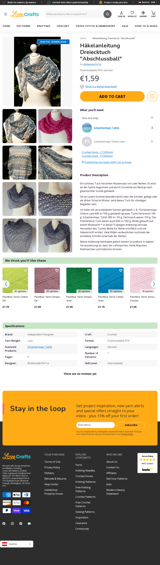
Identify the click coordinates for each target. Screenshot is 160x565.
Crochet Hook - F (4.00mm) (97, 156)
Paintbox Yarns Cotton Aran (111, 298)
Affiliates (111, 473)
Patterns (23, 26)
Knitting (43, 26)
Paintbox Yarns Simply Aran (79, 298)
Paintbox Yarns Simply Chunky (143, 298)
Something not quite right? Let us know (108, 162)
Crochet (63, 26)
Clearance (81, 523)
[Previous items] (6, 284)
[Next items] (154, 284)
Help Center (51, 484)
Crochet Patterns (85, 497)
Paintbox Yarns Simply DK (47, 298)
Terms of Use (52, 461)
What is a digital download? (101, 86)
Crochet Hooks (84, 476)
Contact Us (112, 467)
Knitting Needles (85, 470)
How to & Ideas (146, 26)
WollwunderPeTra (92, 64)
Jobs (109, 484)
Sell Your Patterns (117, 478)
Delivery (49, 473)
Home (83, 38)
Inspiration (81, 517)
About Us (111, 461)
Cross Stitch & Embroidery (95, 26)
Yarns (78, 465)
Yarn (6, 26)
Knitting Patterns (85, 482)
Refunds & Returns (55, 478)
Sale (125, 26)
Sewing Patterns (85, 512)
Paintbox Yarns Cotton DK (15, 298)
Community (82, 528)
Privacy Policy (127, 434)
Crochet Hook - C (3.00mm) (97, 152)
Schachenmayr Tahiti (40, 347)
